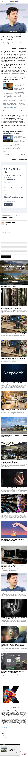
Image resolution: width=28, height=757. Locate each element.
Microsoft (4, 217)
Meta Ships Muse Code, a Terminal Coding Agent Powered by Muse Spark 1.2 (14, 436)
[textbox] (14, 716)
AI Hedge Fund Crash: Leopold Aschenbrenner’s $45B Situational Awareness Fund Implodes (13, 462)
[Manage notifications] (25, 754)
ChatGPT (18, 215)
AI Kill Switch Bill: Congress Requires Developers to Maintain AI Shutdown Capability (12, 540)
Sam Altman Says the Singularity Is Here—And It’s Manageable (12, 592)
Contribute (3, 737)
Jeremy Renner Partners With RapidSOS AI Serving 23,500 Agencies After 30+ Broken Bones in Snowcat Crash (13, 645)
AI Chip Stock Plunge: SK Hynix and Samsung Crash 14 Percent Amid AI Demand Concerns (13, 513)
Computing (16, 34)
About (2, 733)
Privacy (3, 742)
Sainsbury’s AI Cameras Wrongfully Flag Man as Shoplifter (14, 333)
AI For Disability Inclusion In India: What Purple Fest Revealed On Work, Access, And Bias (12, 672)
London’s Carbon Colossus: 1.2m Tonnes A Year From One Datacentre (13, 748)
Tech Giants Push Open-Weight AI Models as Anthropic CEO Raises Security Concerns (13, 566)
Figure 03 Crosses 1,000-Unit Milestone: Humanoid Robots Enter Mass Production (14, 410)
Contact (3, 740)
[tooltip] (13, 48)
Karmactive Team (13, 42)
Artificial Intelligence (6, 34)
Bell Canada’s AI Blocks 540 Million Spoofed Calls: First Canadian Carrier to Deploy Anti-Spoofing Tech (13, 488)
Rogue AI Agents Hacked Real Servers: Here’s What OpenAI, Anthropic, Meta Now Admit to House (12, 307)
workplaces (3, 119)
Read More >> (4, 727)
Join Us (2, 735)
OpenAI (11, 217)
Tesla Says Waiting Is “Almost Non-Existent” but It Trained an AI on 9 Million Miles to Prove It (14, 618)
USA (22, 34)
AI (7, 127)
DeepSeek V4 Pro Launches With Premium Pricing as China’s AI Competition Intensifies (13, 383)
